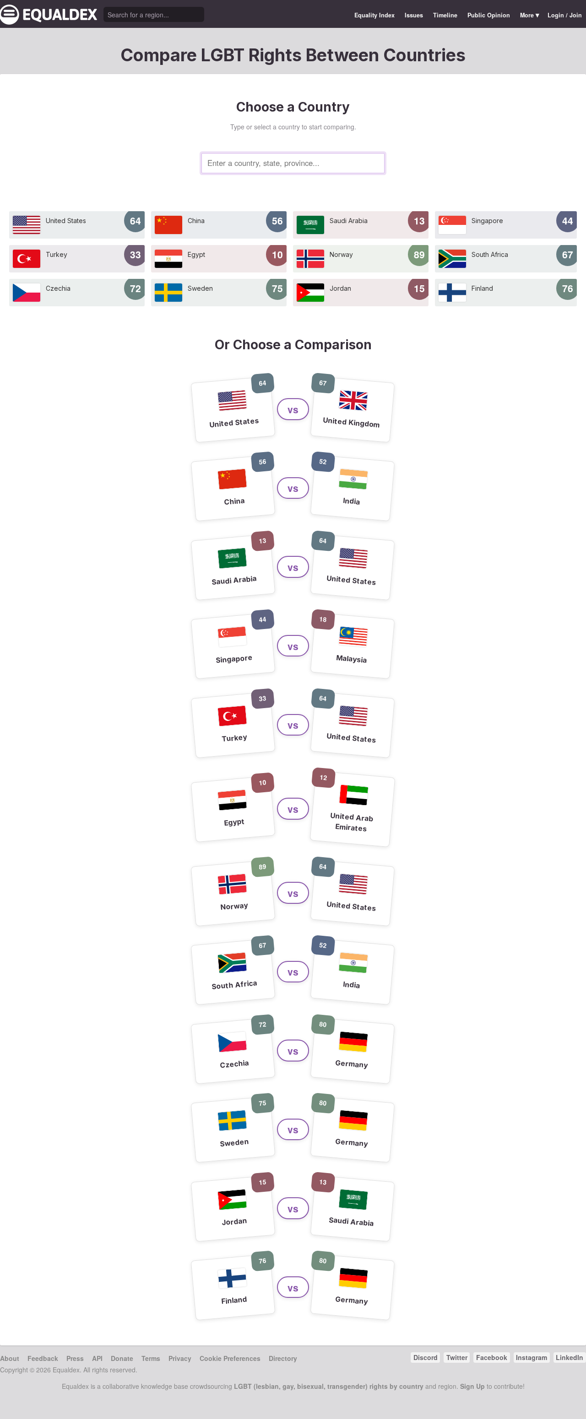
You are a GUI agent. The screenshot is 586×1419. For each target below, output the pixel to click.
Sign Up (472, 1386)
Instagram (531, 1357)
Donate (122, 1358)
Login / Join (565, 15)
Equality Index (374, 15)
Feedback (42, 1358)
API (97, 1358)
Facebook (491, 1357)
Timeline (445, 15)
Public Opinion (488, 15)
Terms (150, 1358)
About (9, 1358)
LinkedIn (569, 1357)
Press (75, 1358)
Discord (425, 1357)
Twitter (456, 1357)
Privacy (179, 1358)
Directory (283, 1358)
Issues (414, 15)
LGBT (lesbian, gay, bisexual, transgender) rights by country (328, 1386)
